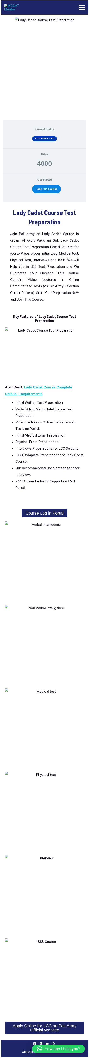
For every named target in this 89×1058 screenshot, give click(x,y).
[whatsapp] (54, 1043)
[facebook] (35, 1043)
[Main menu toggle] (82, 7)
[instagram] (41, 1043)
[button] (58, 1049)
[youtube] (48, 1043)
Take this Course (46, 189)
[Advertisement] (44, 71)
